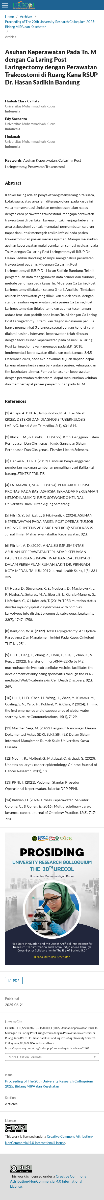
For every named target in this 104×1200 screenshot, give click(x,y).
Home (9, 17)
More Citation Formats (25, 1057)
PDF (15, 981)
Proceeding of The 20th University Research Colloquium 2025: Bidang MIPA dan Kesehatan (50, 24)
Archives (26, 17)
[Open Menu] (5, 5)
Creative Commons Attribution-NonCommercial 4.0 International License (48, 1181)
